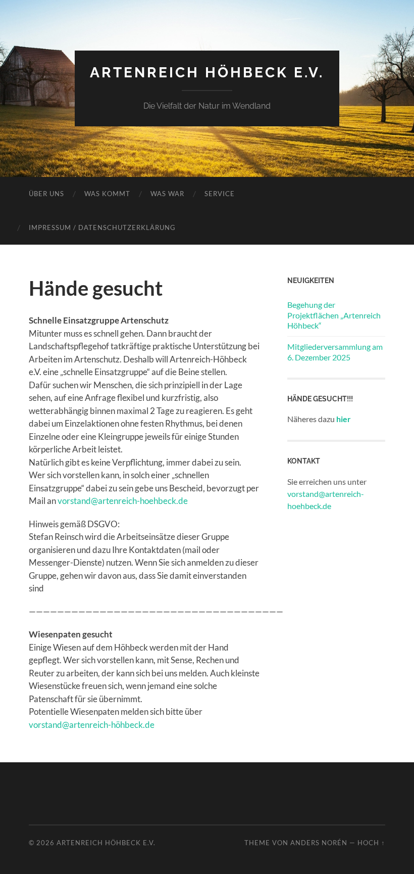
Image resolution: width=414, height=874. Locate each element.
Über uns (46, 194)
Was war (167, 194)
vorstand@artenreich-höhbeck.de (91, 724)
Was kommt (107, 194)
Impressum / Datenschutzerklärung (102, 227)
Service (219, 194)
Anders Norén (318, 843)
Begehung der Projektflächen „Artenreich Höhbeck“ (334, 315)
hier (343, 419)
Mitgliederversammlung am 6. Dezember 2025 (335, 352)
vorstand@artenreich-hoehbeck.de (123, 500)
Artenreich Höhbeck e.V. (207, 72)
